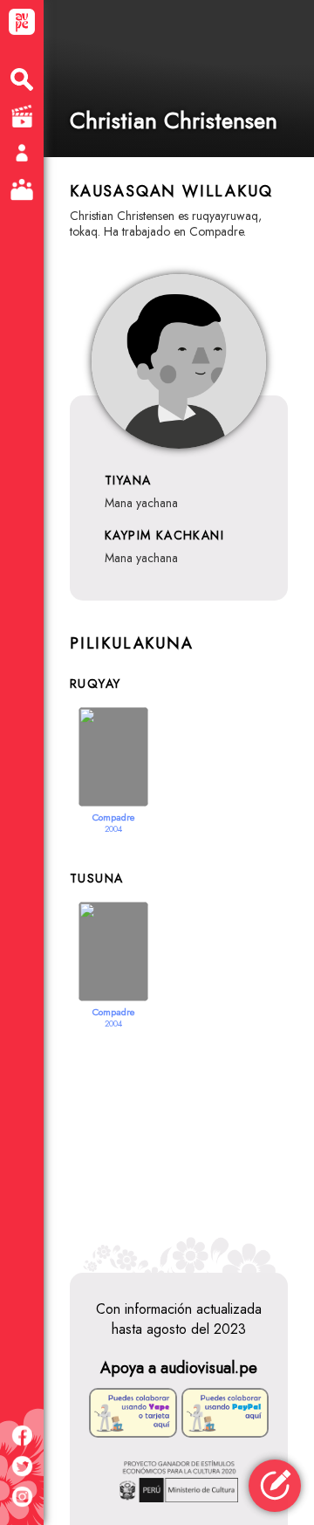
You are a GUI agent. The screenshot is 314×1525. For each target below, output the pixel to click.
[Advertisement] (179, 1139)
